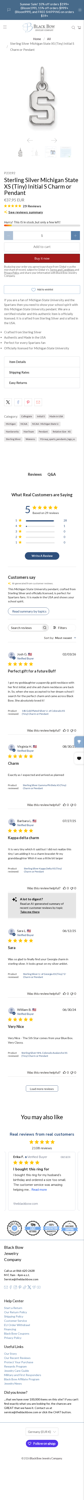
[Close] (77, 685)
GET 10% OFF (42, 811)
